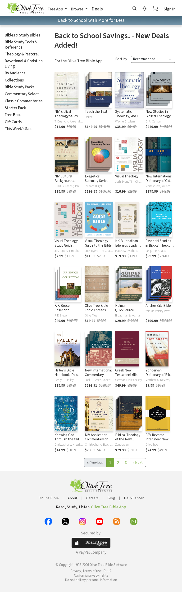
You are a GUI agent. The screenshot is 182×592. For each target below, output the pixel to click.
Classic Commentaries (23, 101)
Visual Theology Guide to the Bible (98, 243)
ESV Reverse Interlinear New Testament (157, 440)
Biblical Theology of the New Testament (127, 440)
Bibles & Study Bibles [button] (22, 35)
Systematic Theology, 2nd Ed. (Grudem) (128, 116)
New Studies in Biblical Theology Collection (158, 116)
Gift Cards (13, 122)
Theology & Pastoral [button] (22, 54)
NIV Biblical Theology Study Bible (66, 116)
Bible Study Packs (19, 87)
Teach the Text (96, 111)
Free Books (14, 115)
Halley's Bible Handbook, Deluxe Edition (68, 375)
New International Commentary (98, 372)
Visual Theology (126, 176)
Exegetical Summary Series (96, 178)
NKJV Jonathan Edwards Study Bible (126, 246)
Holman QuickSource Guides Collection (128, 310)
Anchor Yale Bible (158, 305)
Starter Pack (15, 108)
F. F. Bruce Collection (62, 308)
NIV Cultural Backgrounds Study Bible (64, 181)
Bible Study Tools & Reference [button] (21, 44)
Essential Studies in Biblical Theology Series (160, 246)
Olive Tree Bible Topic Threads (96, 308)
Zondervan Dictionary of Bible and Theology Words (159, 377)
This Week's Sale (18, 129)
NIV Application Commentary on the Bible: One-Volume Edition (96, 442)
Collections (14, 80)
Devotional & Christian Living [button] (24, 63)
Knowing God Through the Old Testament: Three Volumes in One (68, 442)
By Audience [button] (15, 73)
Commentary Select (22, 94)
